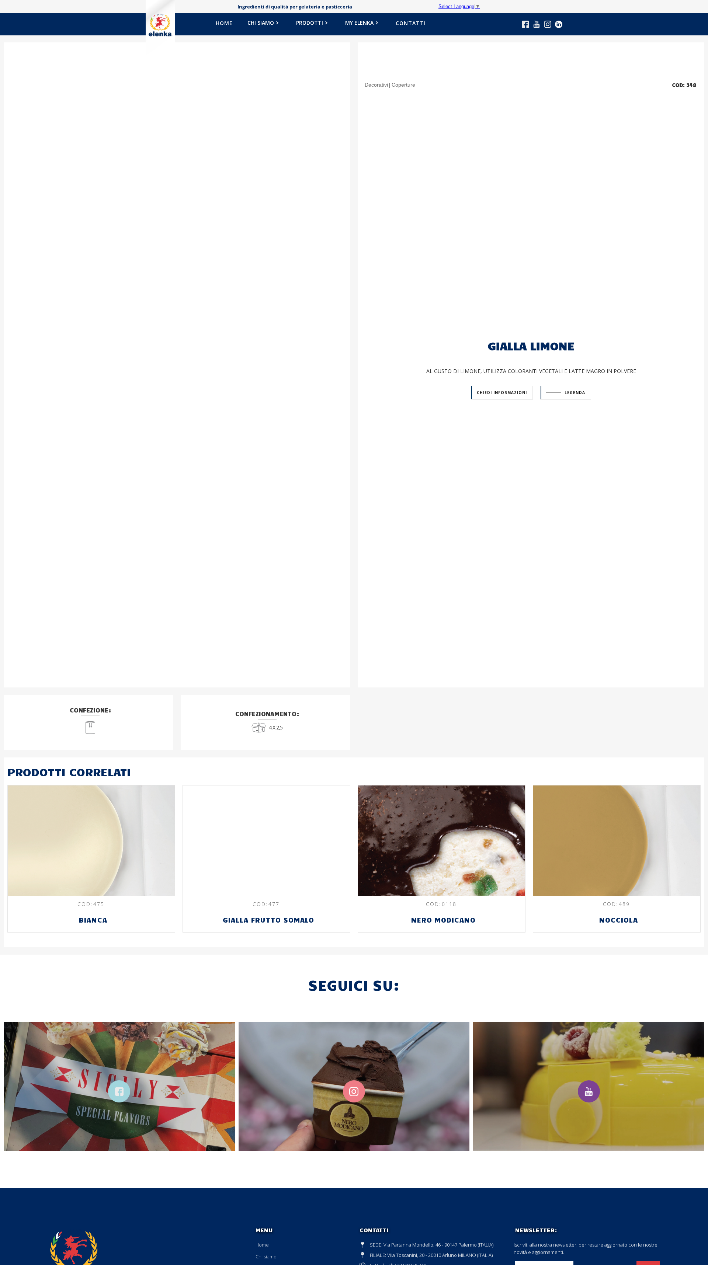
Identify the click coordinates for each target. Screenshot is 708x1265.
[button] (264, 25)
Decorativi (376, 85)
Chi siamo (266, 1256)
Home (262, 1244)
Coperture (403, 85)
